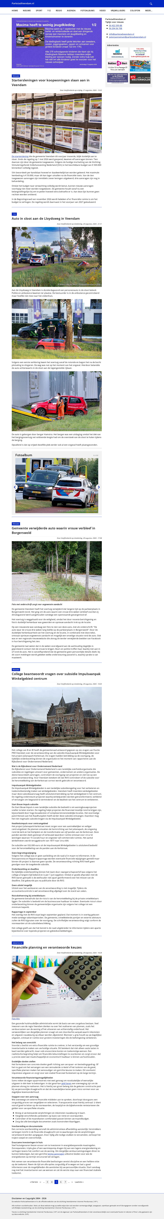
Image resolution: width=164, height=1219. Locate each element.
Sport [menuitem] (39, 10)
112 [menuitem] (49, 10)
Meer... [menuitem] (148, 10)
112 (14, 214)
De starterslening (20, 156)
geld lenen (66, 1083)
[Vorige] (15, 487)
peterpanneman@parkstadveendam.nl (127, 37)
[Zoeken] (151, 4)
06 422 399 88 (115, 25)
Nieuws (16, 76)
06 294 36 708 (115, 28)
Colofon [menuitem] (135, 10)
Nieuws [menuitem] (27, 10)
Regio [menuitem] (59, 10)
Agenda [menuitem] (71, 10)
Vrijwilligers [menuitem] (118, 10)
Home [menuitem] (15, 10)
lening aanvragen (56, 1154)
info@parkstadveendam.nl (121, 34)
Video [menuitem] (103, 10)
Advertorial (18, 943)
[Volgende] (99, 487)
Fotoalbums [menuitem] (87, 10)
